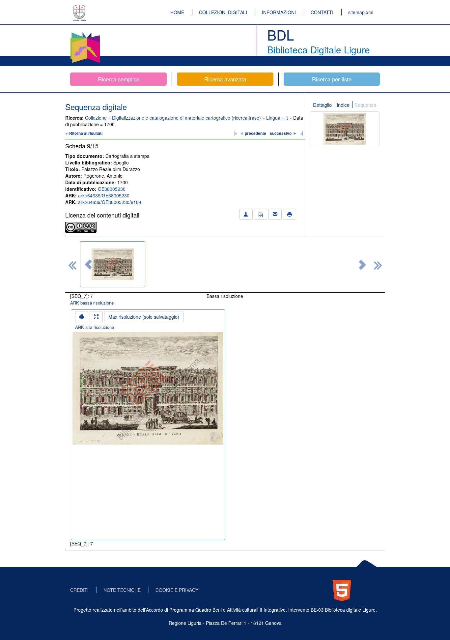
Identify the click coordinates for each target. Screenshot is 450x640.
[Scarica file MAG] (260, 214)
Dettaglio (322, 104)
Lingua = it (277, 117)
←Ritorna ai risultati (83, 133)
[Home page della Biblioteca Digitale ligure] (85, 33)
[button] (88, 264)
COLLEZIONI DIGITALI (223, 12)
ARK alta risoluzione (94, 327)
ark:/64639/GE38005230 (103, 195)
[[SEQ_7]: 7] (112, 264)
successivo (281, 133)
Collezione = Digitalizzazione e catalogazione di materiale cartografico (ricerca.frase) (173, 117)
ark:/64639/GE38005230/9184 (109, 202)
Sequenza (365, 104)
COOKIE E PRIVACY (176, 590)
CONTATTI (322, 12)
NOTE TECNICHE (122, 590)
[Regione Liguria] (79, 8)
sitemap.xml (360, 12)
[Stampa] (289, 214)
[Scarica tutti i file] (246, 214)
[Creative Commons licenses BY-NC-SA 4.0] (81, 226)
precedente (255, 133)
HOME (177, 12)
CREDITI (79, 590)
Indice (343, 104)
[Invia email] (275, 214)
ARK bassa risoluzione (92, 303)
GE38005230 (112, 189)
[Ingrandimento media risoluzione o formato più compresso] (96, 316)
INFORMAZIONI (279, 12)
